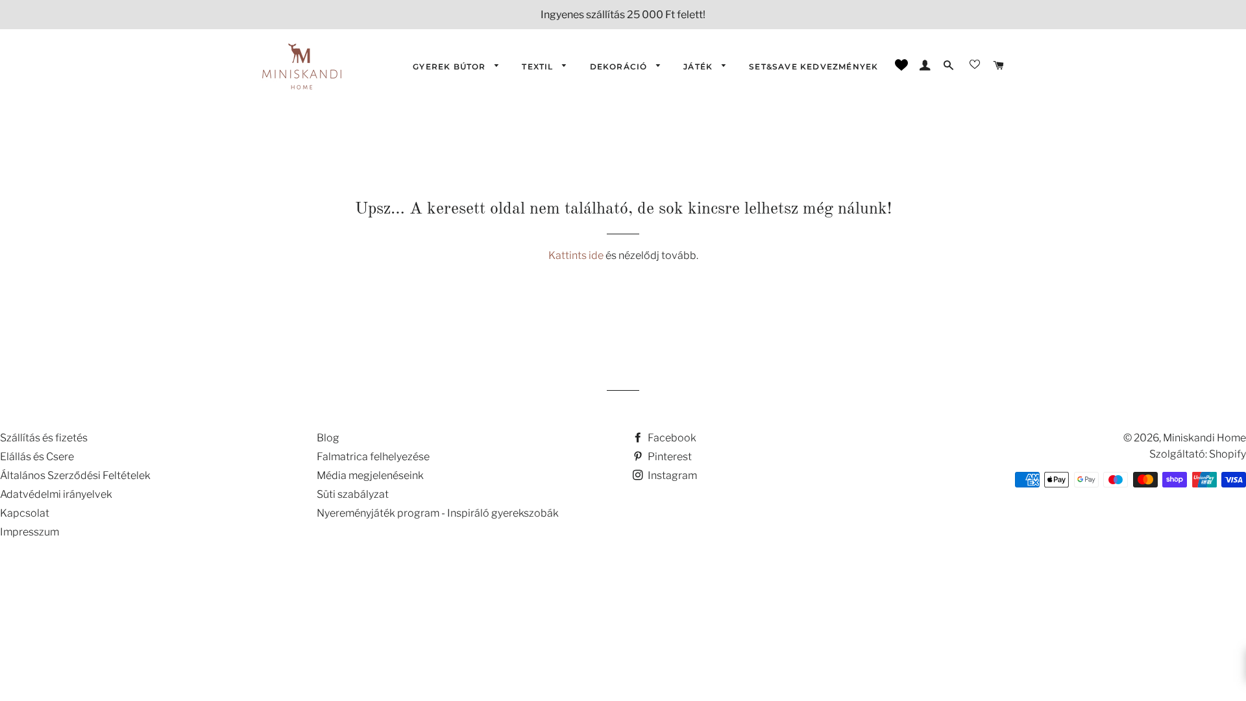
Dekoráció (620, 66)
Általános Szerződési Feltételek (75, 475)
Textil (539, 66)
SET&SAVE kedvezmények (813, 66)
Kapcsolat (24, 513)
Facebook (671, 438)
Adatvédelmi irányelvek (56, 494)
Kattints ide (576, 255)
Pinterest (669, 456)
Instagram (671, 475)
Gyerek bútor (451, 66)
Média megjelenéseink (370, 475)
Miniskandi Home (1204, 438)
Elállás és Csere (37, 456)
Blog (328, 438)
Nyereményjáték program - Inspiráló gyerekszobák (438, 513)
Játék (699, 66)
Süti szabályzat (353, 494)
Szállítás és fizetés (44, 438)
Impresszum (29, 532)
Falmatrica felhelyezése (373, 456)
